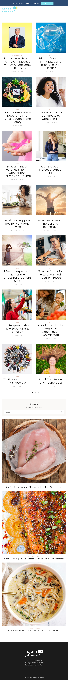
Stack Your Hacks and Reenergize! (51, 381)
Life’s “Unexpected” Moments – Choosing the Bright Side (17, 276)
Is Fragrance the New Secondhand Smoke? (17, 328)
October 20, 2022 (17, 179)
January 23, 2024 (34, 485)
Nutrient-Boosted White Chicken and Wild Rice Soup (34, 630)
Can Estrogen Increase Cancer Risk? (50, 170)
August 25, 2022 (50, 281)
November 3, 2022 (51, 122)
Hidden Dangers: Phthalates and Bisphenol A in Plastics (50, 63)
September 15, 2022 (50, 230)
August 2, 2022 (17, 386)
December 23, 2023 (34, 628)
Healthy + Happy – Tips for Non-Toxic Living (17, 224)
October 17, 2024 (17, 71)
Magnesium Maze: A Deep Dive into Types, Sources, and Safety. (17, 117)
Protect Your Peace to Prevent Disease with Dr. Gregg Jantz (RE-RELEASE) (17, 63)
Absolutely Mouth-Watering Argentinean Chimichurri (51, 330)
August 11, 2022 (51, 338)
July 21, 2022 (51, 386)
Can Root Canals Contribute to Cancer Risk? (51, 116)
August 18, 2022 (17, 335)
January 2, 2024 (17, 125)
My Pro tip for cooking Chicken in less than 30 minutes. (34, 487)
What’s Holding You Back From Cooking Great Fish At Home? (34, 558)
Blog (14, 55)
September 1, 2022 (17, 284)
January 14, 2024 (34, 556)
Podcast (19, 55)
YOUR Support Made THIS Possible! (17, 381)
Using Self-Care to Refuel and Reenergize (51, 224)
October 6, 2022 (50, 176)
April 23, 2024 (51, 71)
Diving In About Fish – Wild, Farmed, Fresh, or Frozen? (50, 274)
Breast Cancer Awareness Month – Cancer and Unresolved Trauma (17, 171)
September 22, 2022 (17, 230)
